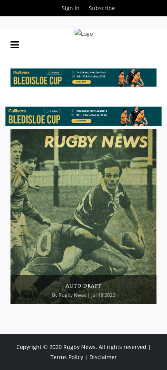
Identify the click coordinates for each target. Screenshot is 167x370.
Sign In (71, 8)
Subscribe (102, 8)
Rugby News (72, 295)
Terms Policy (66, 357)
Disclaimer (103, 357)
